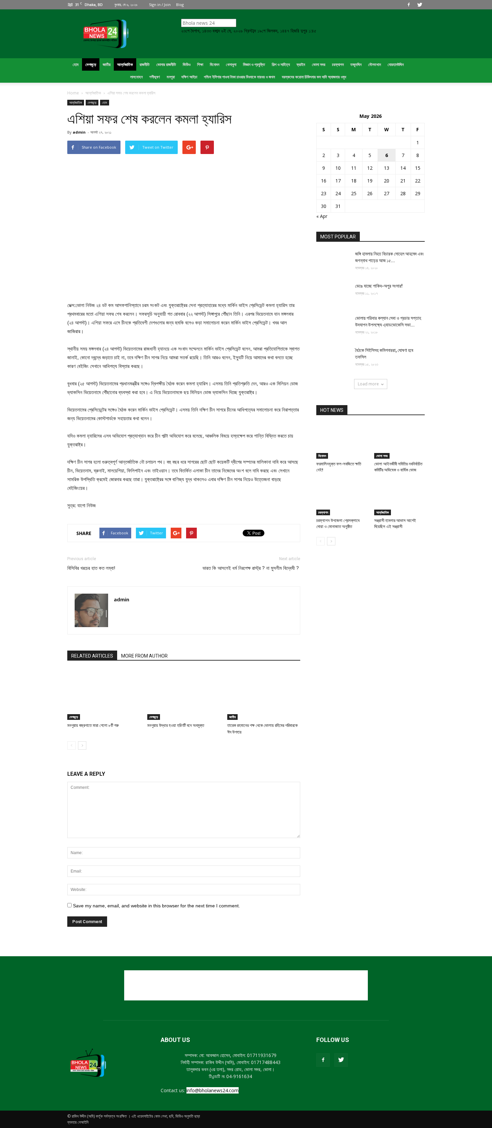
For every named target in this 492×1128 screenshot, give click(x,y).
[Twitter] (420, 5)
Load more (368, 384)
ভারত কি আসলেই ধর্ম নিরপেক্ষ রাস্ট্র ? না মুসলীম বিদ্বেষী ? (251, 568)
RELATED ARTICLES (92, 656)
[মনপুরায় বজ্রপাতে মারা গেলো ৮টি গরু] (103, 695)
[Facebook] (409, 5)
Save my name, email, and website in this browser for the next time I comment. (156, 905)
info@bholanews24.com (212, 1090)
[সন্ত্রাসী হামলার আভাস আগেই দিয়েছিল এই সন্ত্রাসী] (399, 497)
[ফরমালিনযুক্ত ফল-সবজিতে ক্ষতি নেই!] (341, 441)
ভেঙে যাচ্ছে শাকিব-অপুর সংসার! (379, 286)
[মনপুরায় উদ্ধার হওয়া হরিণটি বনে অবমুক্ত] (183, 695)
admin (79, 132)
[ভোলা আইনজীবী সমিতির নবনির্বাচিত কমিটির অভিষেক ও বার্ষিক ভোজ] (399, 441)
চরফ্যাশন (323, 512)
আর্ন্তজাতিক (75, 102)
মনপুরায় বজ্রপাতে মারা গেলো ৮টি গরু (93, 725)
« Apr (321, 216)
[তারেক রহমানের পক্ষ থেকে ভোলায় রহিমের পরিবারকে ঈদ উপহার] (263, 695)
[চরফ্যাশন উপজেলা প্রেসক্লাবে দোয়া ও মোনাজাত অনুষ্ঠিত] (341, 497)
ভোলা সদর (382, 455)
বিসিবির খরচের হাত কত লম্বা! (91, 568)
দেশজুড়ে (92, 102)
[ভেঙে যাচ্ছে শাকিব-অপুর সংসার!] (333, 294)
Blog (180, 4)
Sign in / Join (160, 4)
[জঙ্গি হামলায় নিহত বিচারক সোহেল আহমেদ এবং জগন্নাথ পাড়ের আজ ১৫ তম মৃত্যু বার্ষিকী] (333, 262)
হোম (104, 102)
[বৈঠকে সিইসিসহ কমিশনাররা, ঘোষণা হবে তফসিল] (333, 358)
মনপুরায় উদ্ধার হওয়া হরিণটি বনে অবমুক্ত (175, 725)
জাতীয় (232, 717)
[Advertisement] (246, 985)
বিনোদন (322, 455)
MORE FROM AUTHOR (144, 656)
